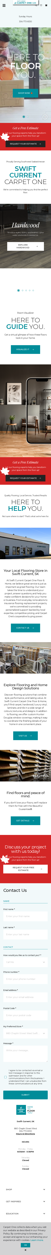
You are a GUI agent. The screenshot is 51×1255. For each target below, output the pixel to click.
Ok (25, 1245)
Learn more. (37, 1240)
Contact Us (22, 628)
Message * (8, 1043)
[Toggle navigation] (4, 5)
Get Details (22, 820)
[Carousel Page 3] (26, 290)
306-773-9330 (25, 21)
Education (12, 1213)
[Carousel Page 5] (33, 290)
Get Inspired (13, 1201)
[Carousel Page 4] (29, 290)
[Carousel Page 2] (28, 116)
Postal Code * (9, 1008)
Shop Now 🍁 (25, 93)
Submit (25, 1095)
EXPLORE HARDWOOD (22, 246)
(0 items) (46, 5)
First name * (9, 909)
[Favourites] (41, 5)
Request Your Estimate (23, 144)
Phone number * (11, 972)
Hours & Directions (25, 1134)
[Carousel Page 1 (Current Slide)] (24, 117)
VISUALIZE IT (22, 349)
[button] (36, 5)
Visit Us (23, 736)
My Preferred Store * (13, 1026)
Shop (9, 1189)
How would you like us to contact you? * (22, 955)
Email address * (10, 990)
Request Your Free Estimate (23, 869)
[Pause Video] (45, 117)
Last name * (9, 927)
